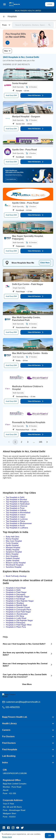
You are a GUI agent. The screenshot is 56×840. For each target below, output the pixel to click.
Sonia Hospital (19, 83)
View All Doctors (34, 95)
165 (40, 442)
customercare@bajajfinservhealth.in (23, 702)
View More (27, 684)
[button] (28, 717)
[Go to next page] (47, 442)
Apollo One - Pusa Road (24, 149)
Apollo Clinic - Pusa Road (25, 203)
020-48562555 (13, 707)
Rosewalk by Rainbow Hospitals (28, 422)
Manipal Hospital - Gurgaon (26, 116)
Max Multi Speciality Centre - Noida (30, 353)
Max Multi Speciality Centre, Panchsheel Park (26, 318)
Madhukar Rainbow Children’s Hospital (27, 387)
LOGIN (49, 4)
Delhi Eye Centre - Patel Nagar (27, 284)
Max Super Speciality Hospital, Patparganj (27, 237)
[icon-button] (4, 16)
